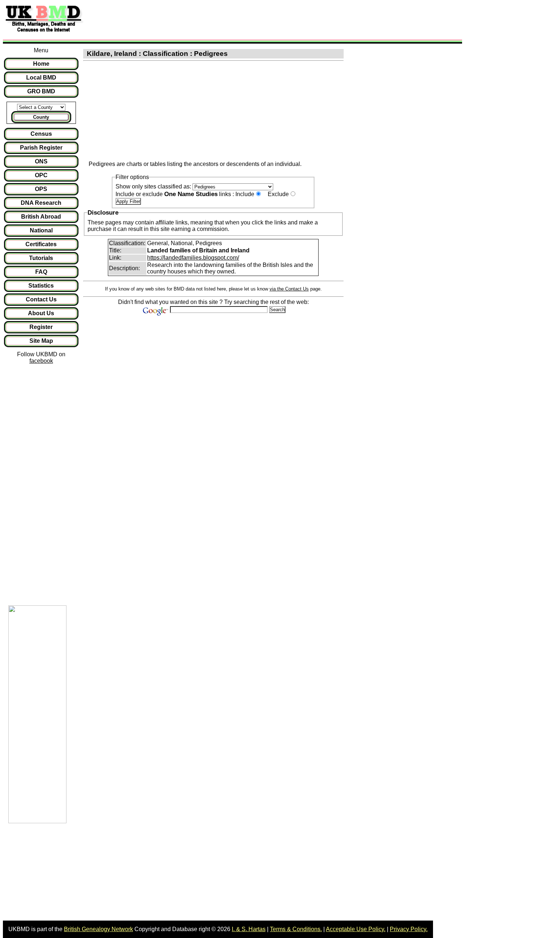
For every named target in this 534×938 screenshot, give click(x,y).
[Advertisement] (219, 19)
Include (244, 194)
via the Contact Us (289, 289)
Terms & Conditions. (296, 929)
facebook (41, 361)
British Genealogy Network (98, 929)
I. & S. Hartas (249, 929)
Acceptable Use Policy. (355, 929)
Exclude (278, 194)
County (41, 117)
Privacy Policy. (409, 929)
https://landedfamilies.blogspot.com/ (193, 258)
